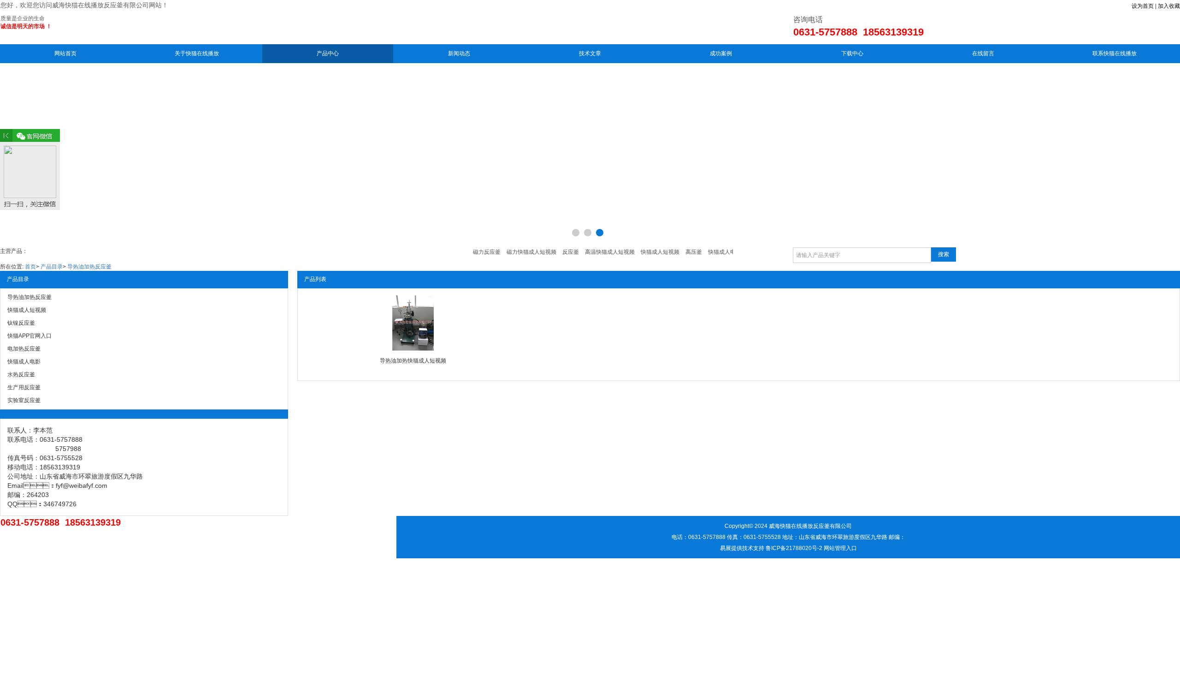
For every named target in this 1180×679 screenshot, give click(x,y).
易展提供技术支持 (742, 548)
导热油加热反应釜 (89, 266)
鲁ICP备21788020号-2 (794, 548)
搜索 (943, 254)
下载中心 (852, 53)
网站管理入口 (840, 548)
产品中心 (328, 53)
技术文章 (590, 53)
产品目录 (52, 266)
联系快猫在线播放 (1114, 53)
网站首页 (65, 53)
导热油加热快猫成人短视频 (413, 360)
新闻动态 (459, 53)
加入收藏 (1169, 6)
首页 (30, 266)
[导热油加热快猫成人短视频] (413, 323)
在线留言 (983, 53)
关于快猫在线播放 (197, 53)
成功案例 (721, 53)
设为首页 (1143, 6)
